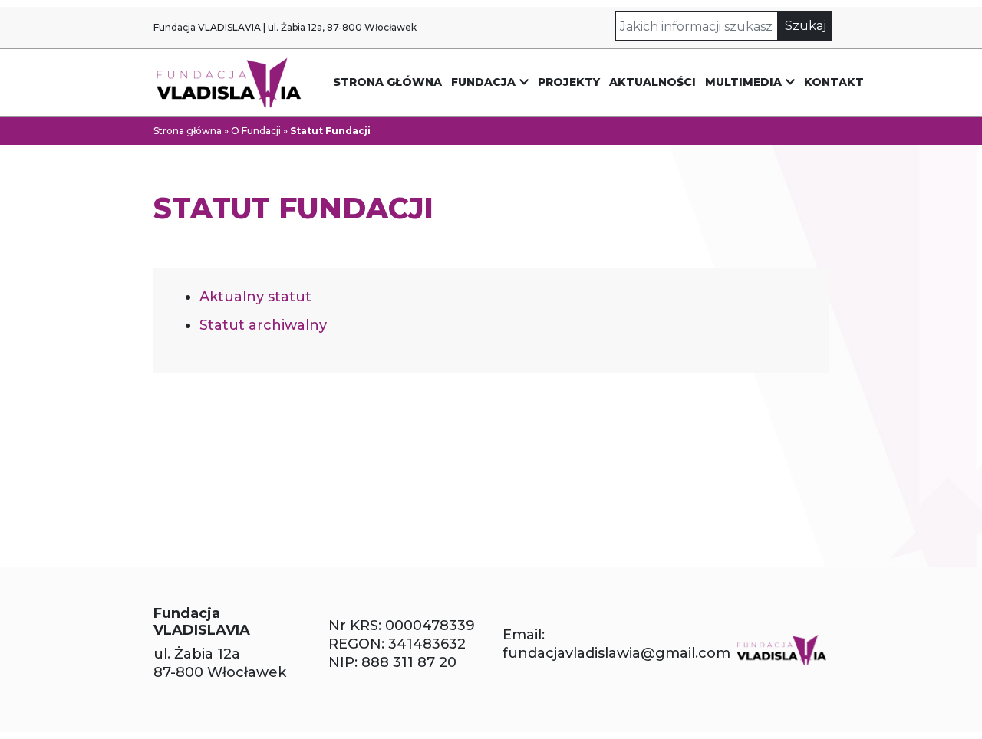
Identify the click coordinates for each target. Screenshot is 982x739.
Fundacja (483, 82)
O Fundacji (256, 130)
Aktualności (652, 82)
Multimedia (743, 82)
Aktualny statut (255, 296)
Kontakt (834, 82)
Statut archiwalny (263, 325)
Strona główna (387, 82)
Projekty (569, 82)
